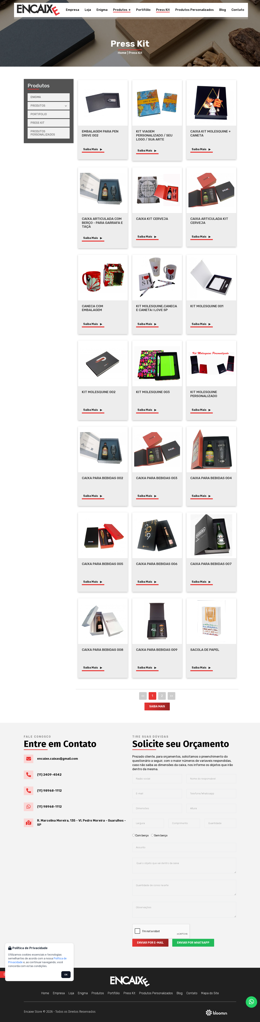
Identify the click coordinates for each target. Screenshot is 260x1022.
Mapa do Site (210, 993)
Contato (237, 10)
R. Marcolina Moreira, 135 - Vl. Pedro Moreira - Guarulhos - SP (81, 823)
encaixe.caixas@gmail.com (57, 758)
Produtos (120, 10)
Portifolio (38, 114)
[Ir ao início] (38, 10)
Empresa (72, 10)
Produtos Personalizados (194, 10)
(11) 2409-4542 (49, 774)
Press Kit (163, 10)
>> (171, 696)
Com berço (142, 835)
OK (66, 974)
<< (142, 696)
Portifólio (143, 10)
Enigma (102, 10)
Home (122, 53)
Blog (222, 10)
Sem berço (160, 835)
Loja (88, 10)
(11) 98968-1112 (49, 790)
